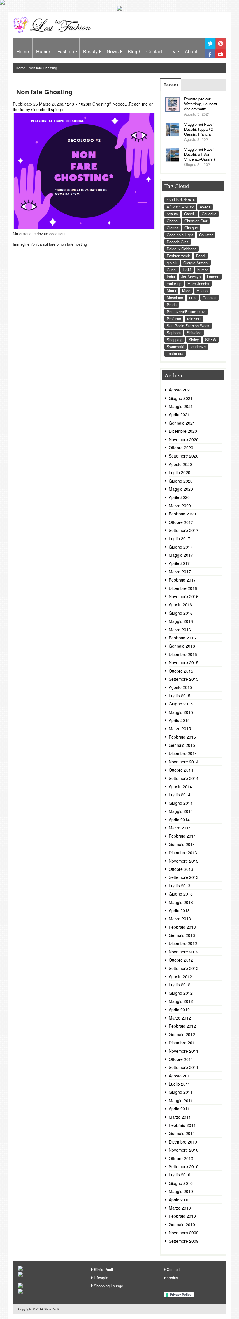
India (171, 276)
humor (202, 269)
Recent (171, 85)
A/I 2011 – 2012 (180, 207)
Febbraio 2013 (182, 927)
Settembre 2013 (183, 877)
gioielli (172, 262)
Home (22, 51)
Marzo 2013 (180, 918)
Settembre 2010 (183, 1166)
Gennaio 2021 (182, 423)
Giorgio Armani (195, 262)
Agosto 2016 (180, 604)
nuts (192, 297)
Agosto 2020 (180, 464)
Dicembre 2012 (183, 943)
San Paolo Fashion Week (188, 325)
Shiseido (194, 332)
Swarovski (175, 346)
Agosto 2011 (180, 1076)
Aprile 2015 (179, 720)
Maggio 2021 (181, 406)
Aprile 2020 (179, 497)
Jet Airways (191, 276)
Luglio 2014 (179, 794)
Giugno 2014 (181, 803)
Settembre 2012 (183, 968)
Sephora (174, 332)
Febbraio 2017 (182, 580)
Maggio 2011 (181, 1100)
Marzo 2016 (180, 629)
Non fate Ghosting (43, 67)
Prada (172, 304)
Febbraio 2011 (182, 1125)
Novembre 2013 (183, 861)
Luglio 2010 (179, 1175)
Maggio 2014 (181, 811)
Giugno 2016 (181, 613)
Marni (171, 290)
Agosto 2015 (180, 687)
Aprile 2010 (179, 1200)
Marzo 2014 (180, 828)
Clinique (191, 228)
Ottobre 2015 (181, 671)
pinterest (220, 48)
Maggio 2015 (181, 712)
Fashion (65, 51)
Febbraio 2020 (182, 514)
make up (174, 283)
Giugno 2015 (181, 704)
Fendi (200, 255)
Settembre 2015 (183, 679)
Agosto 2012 (180, 976)
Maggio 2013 (181, 902)
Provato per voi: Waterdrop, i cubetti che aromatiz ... (200, 103)
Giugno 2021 (181, 398)
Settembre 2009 (183, 1241)
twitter (210, 48)
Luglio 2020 (179, 472)
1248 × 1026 (76, 104)
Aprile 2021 (179, 414)
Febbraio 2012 (182, 1026)
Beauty (90, 51)
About (191, 51)
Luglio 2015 (179, 695)
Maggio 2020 (181, 489)
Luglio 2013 (179, 886)
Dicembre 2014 (183, 753)
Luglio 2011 (179, 1084)
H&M (187, 269)
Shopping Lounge (108, 1285)
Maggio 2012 (181, 1001)
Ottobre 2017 (181, 522)
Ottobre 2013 (181, 869)
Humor (43, 51)
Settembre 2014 (183, 778)
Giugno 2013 (181, 894)
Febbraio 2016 (182, 638)
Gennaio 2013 (182, 935)
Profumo (174, 318)
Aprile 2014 (179, 819)
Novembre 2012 (183, 952)
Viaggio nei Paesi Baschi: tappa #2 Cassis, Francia (199, 129)
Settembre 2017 (183, 530)
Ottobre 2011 (181, 1059)
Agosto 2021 (180, 390)
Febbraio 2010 (182, 1216)
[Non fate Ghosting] (84, 228)
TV (173, 51)
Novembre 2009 (183, 1232)
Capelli (190, 214)
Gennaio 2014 (182, 844)
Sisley (194, 339)
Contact (154, 51)
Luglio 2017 (179, 538)
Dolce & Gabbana (181, 248)
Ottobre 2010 (181, 1158)
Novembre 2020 (183, 439)
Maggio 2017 (181, 555)
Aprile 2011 (179, 1108)
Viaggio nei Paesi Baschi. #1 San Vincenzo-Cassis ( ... (202, 154)
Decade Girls (178, 241)
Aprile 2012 (179, 1010)
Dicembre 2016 (183, 588)
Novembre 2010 (183, 1150)
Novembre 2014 (183, 762)
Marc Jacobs (198, 283)
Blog (132, 51)
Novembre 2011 (183, 1051)
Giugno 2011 (181, 1092)
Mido (186, 290)
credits (172, 1277)
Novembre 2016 (183, 596)
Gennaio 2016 (182, 646)
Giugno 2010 (181, 1183)
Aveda (205, 207)
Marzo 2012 (180, 1018)
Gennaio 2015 (182, 745)
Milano (202, 290)
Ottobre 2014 (181, 770)
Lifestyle (101, 1277)
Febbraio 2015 (182, 737)
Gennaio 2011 (182, 1133)
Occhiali (209, 297)
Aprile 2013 (179, 910)
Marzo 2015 (180, 728)
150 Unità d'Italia (181, 200)
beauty (172, 214)
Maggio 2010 (181, 1191)
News (113, 51)
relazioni (194, 318)
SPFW (210, 339)
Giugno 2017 (181, 547)
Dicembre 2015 (183, 654)
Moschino (175, 297)
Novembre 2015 (183, 662)
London (213, 276)
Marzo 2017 (180, 572)
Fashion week (178, 255)
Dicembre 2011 (183, 1042)
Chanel (172, 221)
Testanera (175, 353)
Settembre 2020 (183, 456)
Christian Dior (195, 221)
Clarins (172, 228)
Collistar (206, 234)
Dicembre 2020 (183, 431)
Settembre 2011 (183, 1067)
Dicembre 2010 (183, 1142)
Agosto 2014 (180, 786)
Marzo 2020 (180, 505)
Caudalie (209, 214)
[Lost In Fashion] (53, 32)
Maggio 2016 (181, 621)
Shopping (174, 339)
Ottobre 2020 (181, 448)
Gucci (172, 269)
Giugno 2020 (181, 481)
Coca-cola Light (180, 234)
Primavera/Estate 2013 (186, 311)
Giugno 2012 (181, 993)
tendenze (198, 346)
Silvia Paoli (103, 1269)
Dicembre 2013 (183, 852)
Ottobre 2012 (181, 960)
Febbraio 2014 (182, 836)
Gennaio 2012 (182, 1034)
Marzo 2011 (180, 1117)
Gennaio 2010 (182, 1224)
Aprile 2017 (179, 563)
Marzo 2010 (180, 1208)
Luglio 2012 (179, 985)
